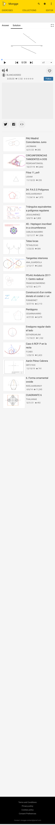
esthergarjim (33, 334)
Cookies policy (27, 810)
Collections (29, 10)
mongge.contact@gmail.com (30, 820)
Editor (49, 10)
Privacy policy (27, 806)
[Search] (39, 4)
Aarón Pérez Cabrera (37, 361)
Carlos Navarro (34, 232)
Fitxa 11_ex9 (32, 172)
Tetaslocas (32, 245)
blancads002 (14, 75)
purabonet (32, 300)
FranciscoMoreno (35, 283)
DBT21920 (30, 365)
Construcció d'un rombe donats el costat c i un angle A (38, 296)
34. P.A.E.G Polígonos (37, 189)
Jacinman (31, 146)
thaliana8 (31, 399)
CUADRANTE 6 (34, 395)
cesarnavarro (33, 313)
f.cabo (29, 352)
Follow (48, 79)
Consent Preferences (27, 814)
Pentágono (32, 309)
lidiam (29, 177)
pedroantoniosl (34, 163)
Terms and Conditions (27, 802)
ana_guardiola (34, 262)
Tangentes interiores (37, 258)
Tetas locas (32, 241)
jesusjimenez (33, 214)
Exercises (7, 10)
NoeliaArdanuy (34, 194)
